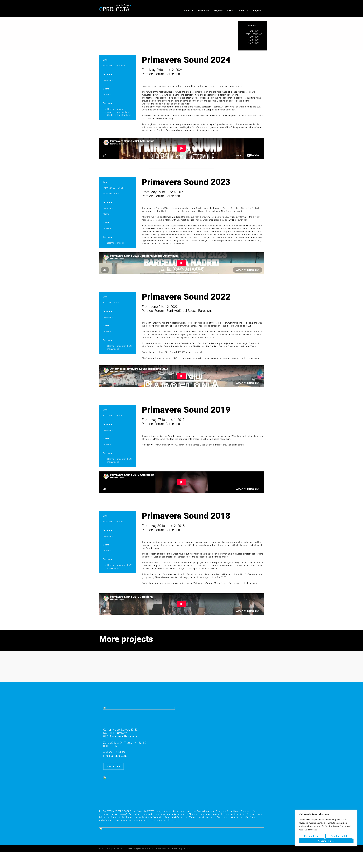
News (230, 10)
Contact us (242, 10)
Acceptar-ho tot (326, 841)
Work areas (204, 10)
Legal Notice (130, 848)
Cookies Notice (162, 848)
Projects (218, 10)
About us (188, 10)
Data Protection (146, 848)
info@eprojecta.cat (180, 848)
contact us (113, 766)
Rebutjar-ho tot (339, 836)
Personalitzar (311, 836)
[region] (326, 828)
